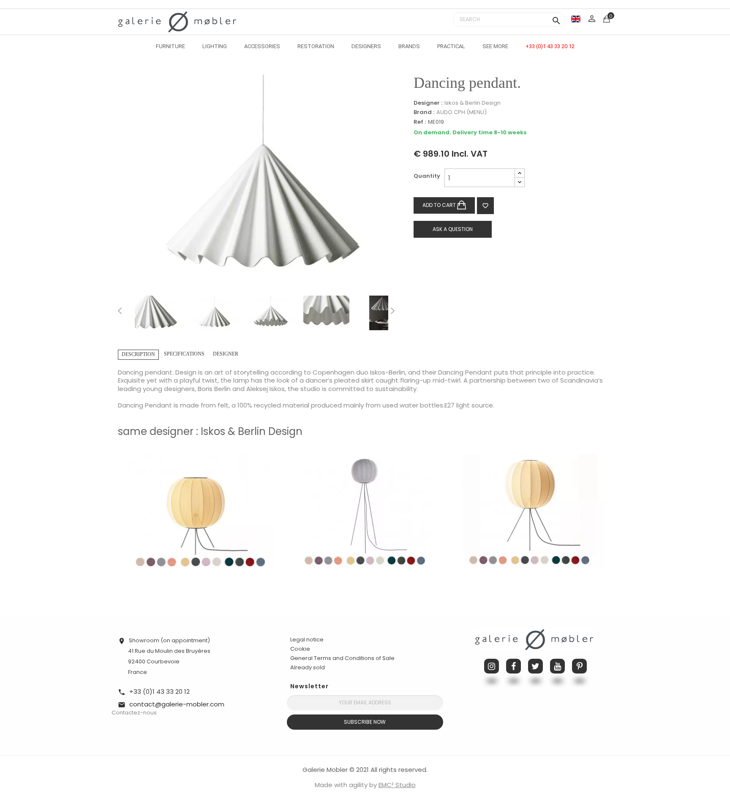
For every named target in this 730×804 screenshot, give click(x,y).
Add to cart (439, 205)
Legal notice (307, 640)
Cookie (300, 649)
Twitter (535, 666)
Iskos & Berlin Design (472, 103)
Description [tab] (138, 354)
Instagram (491, 666)
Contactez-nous (134, 713)
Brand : (424, 112)
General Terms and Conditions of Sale (342, 658)
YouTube (557, 666)
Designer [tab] (225, 354)
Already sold (307, 667)
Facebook (513, 666)
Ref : (420, 122)
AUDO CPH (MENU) (461, 112)
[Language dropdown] (575, 19)
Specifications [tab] (184, 354)
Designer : (428, 103)
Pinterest (579, 666)
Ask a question (453, 229)
